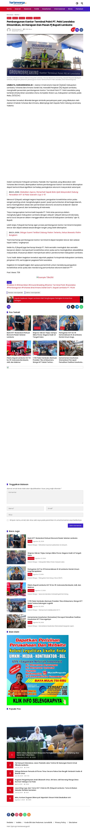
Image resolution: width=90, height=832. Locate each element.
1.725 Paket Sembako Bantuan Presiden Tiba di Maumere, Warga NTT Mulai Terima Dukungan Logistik (45, 360)
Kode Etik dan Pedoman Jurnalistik (38, 822)
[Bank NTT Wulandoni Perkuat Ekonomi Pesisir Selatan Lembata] (19, 323)
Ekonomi (21, 18)
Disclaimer (73, 822)
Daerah (15, 18)
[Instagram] (16, 814)
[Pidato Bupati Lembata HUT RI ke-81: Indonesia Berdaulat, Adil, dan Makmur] (19, 348)
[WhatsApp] (81, 307)
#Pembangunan (14, 287)
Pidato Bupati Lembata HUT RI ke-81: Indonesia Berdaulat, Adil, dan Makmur (19, 360)
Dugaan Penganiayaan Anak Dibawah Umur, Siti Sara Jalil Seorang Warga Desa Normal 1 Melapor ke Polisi (46, 781)
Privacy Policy (60, 822)
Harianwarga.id (17, 29)
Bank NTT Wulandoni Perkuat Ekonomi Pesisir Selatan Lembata (18, 335)
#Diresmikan (22, 285)
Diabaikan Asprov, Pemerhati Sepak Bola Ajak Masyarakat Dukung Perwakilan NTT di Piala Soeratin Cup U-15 (43, 193)
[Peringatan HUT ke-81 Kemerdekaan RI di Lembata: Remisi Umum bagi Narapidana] (71, 323)
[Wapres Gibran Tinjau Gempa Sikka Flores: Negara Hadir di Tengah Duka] (45, 323)
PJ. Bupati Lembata (58, 287)
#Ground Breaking (36, 285)
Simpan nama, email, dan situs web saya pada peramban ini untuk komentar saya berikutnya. (46, 520)
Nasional (29, 18)
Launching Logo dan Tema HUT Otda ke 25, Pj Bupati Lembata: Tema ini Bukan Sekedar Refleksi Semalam (46, 789)
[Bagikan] (81, 30)
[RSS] (29, 814)
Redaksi (10, 822)
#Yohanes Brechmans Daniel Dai (36, 287)
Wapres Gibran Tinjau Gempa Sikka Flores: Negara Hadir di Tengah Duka (45, 335)
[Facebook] (68, 307)
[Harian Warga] (18, 3)
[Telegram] (77, 307)
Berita (9, 18)
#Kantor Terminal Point (55, 285)
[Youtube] (20, 814)
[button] (77, 3)
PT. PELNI (71, 287)
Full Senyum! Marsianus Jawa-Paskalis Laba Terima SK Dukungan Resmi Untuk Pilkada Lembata (46, 764)
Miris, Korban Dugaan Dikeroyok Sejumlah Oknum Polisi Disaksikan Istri (43, 798)
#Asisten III (11, 285)
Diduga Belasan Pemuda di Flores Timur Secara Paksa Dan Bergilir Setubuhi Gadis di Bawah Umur (48, 772)
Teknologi (37, 18)
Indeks (18, 822)
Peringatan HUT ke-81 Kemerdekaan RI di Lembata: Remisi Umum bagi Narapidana (70, 335)
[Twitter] (73, 307)
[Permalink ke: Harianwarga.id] (9, 30)
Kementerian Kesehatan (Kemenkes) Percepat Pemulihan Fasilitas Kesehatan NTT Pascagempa (71, 360)
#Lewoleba (71, 285)
